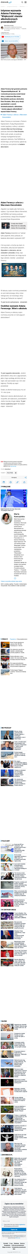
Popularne (13, 639)
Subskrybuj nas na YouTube (12, 36)
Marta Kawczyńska (15, 28)
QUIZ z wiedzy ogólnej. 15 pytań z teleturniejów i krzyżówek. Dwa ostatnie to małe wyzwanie (14, 584)
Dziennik (3, 6)
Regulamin (7, 1245)
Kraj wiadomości (22, 639)
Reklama (16, 1243)
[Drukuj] (11, 482)
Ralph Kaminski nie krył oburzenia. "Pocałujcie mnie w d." (11, 509)
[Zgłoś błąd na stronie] (24, 482)
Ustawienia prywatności (19, 1247)
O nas (11, 1243)
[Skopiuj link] (17, 482)
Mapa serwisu (6, 1247)
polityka (10, 473)
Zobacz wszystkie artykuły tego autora (11, 581)
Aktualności (22, 6)
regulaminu (22, 1224)
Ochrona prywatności (18, 1245)
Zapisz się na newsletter (11, 41)
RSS (14, 1249)
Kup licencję (13, 466)
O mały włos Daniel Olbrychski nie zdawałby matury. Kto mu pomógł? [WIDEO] (18, 226)
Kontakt (6, 1243)
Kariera (22, 1243)
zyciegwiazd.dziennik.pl (12, 6)
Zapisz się (14, 1229)
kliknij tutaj (17, 1238)
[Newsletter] (4, 482)
